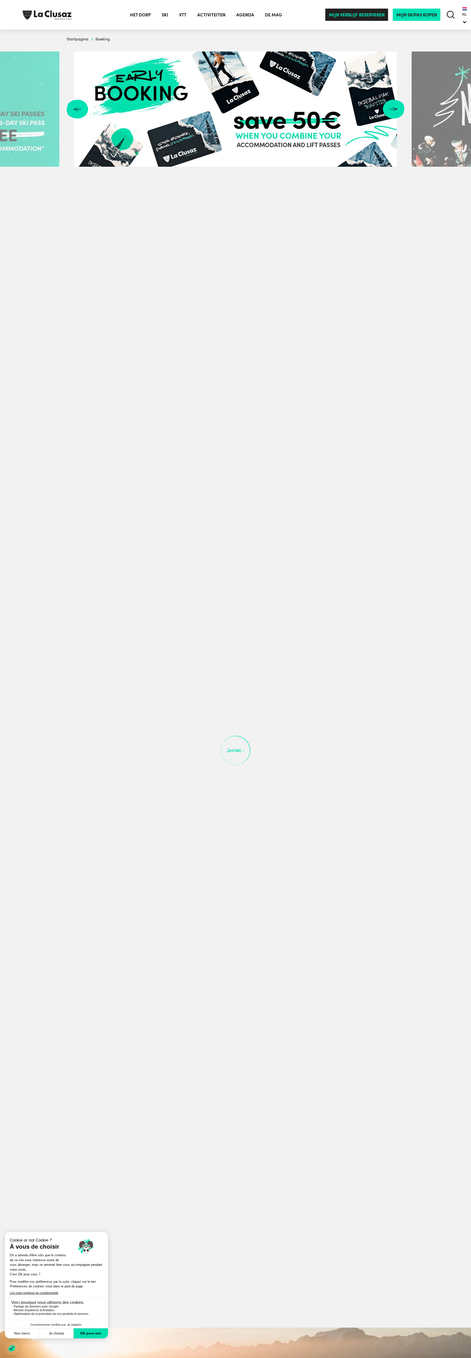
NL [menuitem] (464, 14)
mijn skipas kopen (416, 15)
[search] (450, 14)
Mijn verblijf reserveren (357, 15)
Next (393, 109)
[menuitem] (464, 14)
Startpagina (77, 38)
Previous (77, 109)
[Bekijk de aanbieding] (235, 109)
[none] (464, 14)
